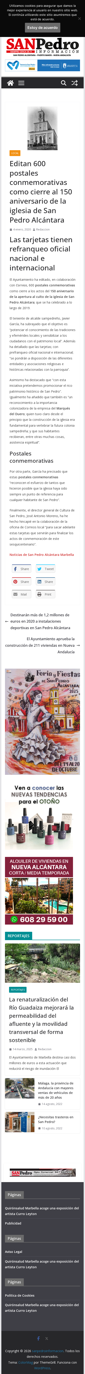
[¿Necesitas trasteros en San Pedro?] (19, 1123)
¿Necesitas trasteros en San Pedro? (55, 1119)
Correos (21, 285)
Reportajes (18, 989)
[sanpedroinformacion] (10, 83)
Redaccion (43, 229)
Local (15, 153)
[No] (79, 18)
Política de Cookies (19, 1295)
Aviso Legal (13, 1252)
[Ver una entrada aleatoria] (74, 83)
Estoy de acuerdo (42, 27)
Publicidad (13, 1223)
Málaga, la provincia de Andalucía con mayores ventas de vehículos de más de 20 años (55, 1090)
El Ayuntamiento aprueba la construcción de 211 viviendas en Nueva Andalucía (40, 645)
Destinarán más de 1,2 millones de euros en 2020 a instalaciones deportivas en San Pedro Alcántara (40, 621)
